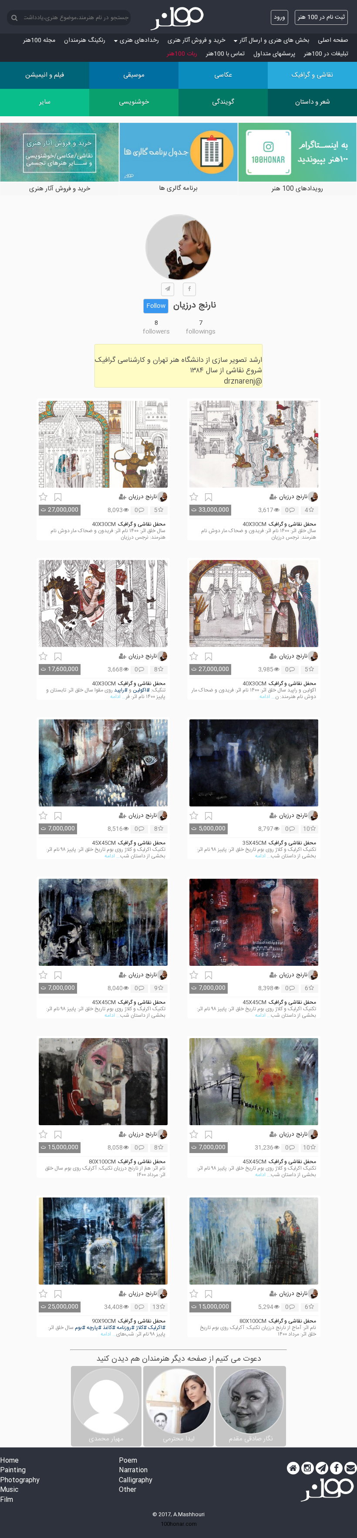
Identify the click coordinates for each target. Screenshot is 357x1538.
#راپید (121, 690)
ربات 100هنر (182, 54)
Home (9, 1461)
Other (127, 1490)
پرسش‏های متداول (274, 54)
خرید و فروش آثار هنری (196, 40)
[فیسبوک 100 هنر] (336, 1468)
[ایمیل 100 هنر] (350, 1468)
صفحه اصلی (333, 40)
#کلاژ (141, 1328)
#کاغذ (109, 1328)
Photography (20, 1481)
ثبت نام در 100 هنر (321, 17)
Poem (128, 1461)
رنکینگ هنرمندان (84, 40)
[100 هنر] (178, 18)
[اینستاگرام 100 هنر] (307, 1468)
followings (201, 331)
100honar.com (179, 1524)
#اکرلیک (156, 1328)
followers (156, 331)
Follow (155, 306)
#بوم (80, 1328)
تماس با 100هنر (225, 54)
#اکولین (141, 690)
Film (6, 1500)
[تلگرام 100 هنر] (322, 1468)
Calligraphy (135, 1481)
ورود (279, 17)
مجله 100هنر (39, 40)
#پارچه (94, 1328)
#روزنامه (126, 1328)
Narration (133, 1471)
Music (9, 1490)
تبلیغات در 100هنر (326, 54)
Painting (13, 1471)
